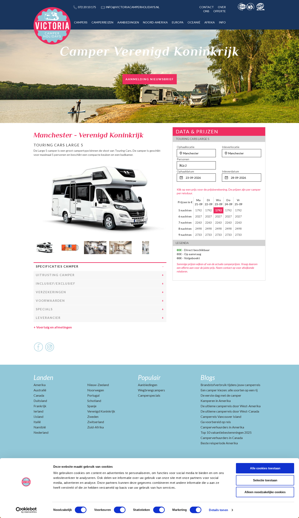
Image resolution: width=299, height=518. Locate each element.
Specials (44, 309)
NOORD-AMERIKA (155, 22)
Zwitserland (95, 422)
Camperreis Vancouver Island (221, 416)
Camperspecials (149, 395)
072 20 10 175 (87, 7)
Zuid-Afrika (95, 427)
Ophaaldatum (185, 171)
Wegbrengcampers (151, 390)
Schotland (94, 401)
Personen (183, 159)
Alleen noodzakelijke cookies (265, 492)
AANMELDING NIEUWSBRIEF (149, 79)
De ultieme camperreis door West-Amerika (231, 406)
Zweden (92, 416)
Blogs (208, 377)
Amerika (40, 385)
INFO (222, 22)
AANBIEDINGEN (128, 22)
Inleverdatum (230, 171)
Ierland (38, 411)
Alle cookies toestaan (265, 468)
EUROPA (177, 22)
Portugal (93, 395)
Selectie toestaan (265, 480)
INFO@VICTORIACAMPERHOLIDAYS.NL (132, 7)
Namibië (40, 427)
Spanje (91, 406)
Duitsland (40, 401)
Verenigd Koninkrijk (101, 411)
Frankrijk (40, 406)
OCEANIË (194, 22)
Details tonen (218, 510)
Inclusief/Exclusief (55, 283)
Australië (40, 390)
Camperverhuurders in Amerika (222, 427)
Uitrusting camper (55, 275)
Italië (37, 422)
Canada (39, 395)
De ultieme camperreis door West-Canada (230, 411)
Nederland (41, 432)
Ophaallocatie (185, 147)
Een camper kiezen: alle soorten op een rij (229, 390)
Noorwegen (95, 390)
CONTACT (206, 7)
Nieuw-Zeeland (98, 385)
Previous (37, 247)
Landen (43, 377)
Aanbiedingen (147, 385)
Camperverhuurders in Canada (222, 438)
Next (163, 247)
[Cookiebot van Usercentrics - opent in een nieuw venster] (26, 510)
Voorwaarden (50, 300)
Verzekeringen (51, 292)
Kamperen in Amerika (216, 401)
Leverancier (48, 317)
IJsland (38, 416)
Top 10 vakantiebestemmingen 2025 (226, 432)
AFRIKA (209, 22)
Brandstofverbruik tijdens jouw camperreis (230, 385)
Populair (149, 377)
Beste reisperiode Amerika (219, 443)
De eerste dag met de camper (221, 395)
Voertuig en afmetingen (53, 327)
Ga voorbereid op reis (216, 422)
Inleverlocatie (230, 147)
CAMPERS (80, 22)
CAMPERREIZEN (102, 22)
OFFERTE (219, 11)
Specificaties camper (57, 266)
